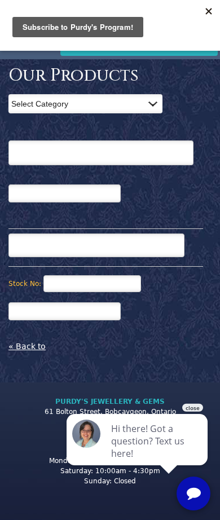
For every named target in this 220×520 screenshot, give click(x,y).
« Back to (27, 346)
